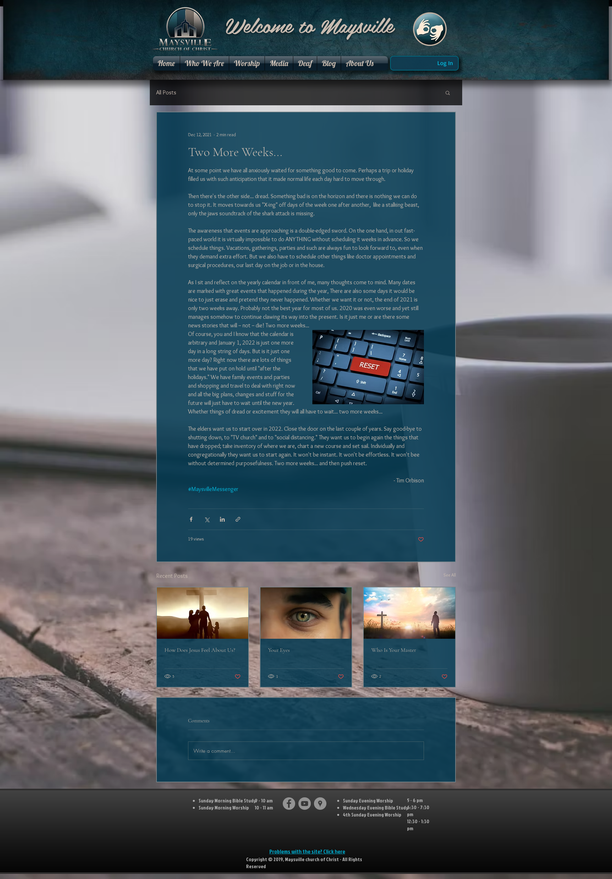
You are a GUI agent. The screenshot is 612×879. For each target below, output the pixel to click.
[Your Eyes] (306, 613)
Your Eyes (279, 649)
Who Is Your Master (393, 649)
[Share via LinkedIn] (222, 519)
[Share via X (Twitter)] (207, 519)
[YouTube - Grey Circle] (304, 803)
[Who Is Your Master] (409, 613)
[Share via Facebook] (191, 519)
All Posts (166, 92)
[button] (204, 63)
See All (449, 575)
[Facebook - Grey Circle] (289, 803)
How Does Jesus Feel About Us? (199, 649)
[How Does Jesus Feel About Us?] (202, 613)
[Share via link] (238, 519)
